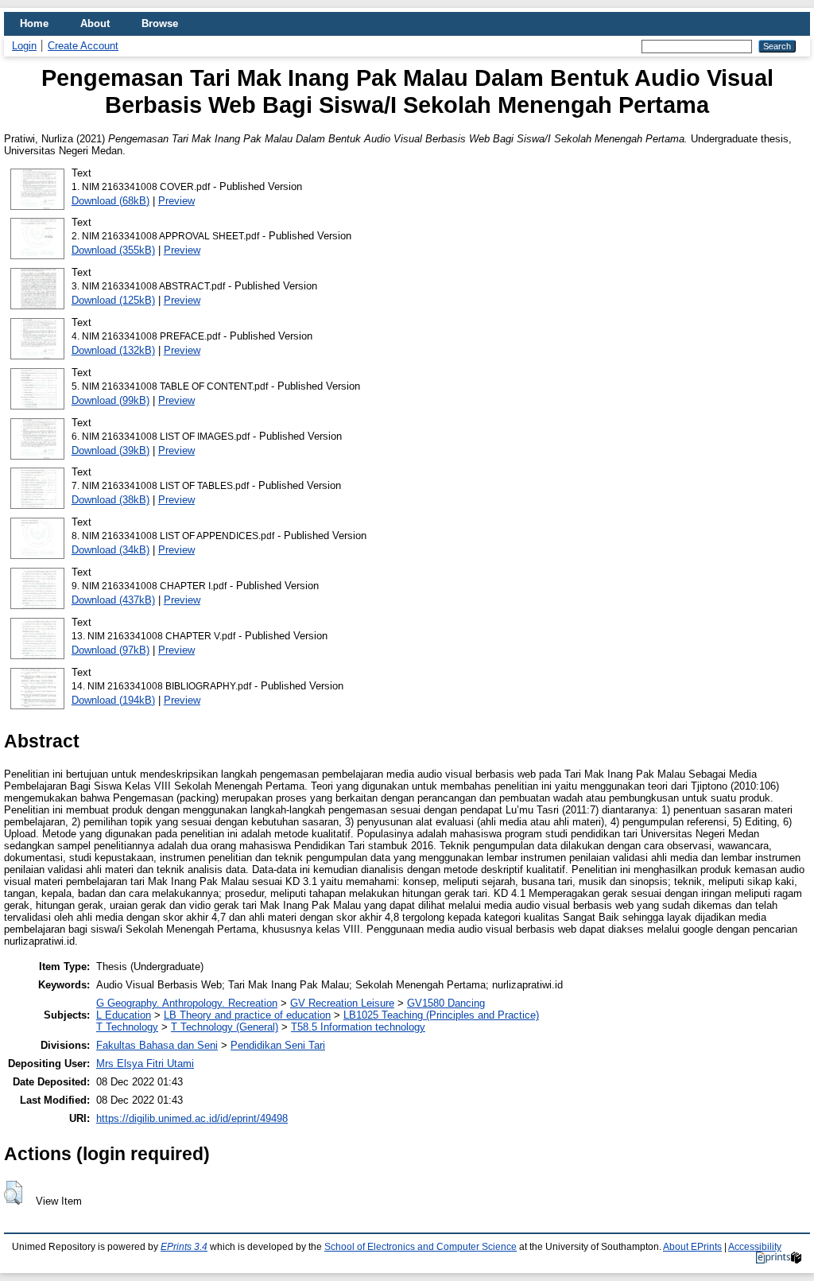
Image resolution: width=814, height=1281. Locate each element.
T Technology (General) (224, 1027)
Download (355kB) (113, 250)
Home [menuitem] (34, 23)
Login (24, 46)
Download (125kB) (113, 300)
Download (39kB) (110, 450)
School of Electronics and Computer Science (420, 1247)
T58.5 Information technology (358, 1027)
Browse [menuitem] (159, 23)
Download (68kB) (110, 201)
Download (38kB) (110, 500)
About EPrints (692, 1247)
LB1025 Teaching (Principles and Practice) (441, 1015)
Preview (176, 201)
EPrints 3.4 (184, 1247)
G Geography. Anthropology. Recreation (186, 1003)
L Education (123, 1015)
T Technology (127, 1027)
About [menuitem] (95, 23)
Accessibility (754, 1247)
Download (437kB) (113, 600)
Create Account (83, 46)
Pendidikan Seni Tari (278, 1045)
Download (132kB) (113, 350)
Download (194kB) (113, 700)
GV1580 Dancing (446, 1003)
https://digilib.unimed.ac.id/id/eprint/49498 (192, 1118)
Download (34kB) (110, 550)
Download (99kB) (110, 400)
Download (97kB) (110, 650)
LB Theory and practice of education (247, 1015)
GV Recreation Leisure (342, 1003)
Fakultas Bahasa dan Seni (157, 1045)
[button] (13, 1193)
